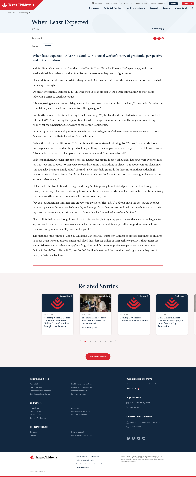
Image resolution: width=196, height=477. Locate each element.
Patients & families (112, 8)
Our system (94, 8)
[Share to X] (159, 38)
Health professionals (135, 8)
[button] (163, 38)
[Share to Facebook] (155, 38)
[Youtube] (144, 438)
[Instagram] (133, 438)
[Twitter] (138, 438)
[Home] (5, 13)
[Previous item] (81, 342)
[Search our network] (192, 8)
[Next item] (115, 342)
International (181, 8)
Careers (166, 8)
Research (153, 8)
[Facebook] (128, 438)
